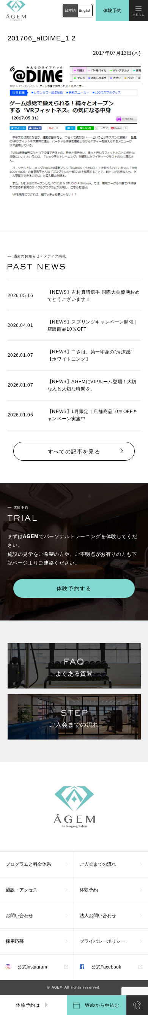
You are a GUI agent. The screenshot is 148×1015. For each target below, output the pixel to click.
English (85, 10)
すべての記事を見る (74, 452)
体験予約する (74, 588)
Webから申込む (101, 1005)
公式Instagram (31, 967)
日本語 (70, 10)
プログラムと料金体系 (28, 864)
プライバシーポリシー (102, 941)
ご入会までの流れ (98, 864)
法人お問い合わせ (98, 915)
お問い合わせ (19, 915)
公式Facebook (105, 967)
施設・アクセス (22, 890)
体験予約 (112, 10)
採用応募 (15, 941)
